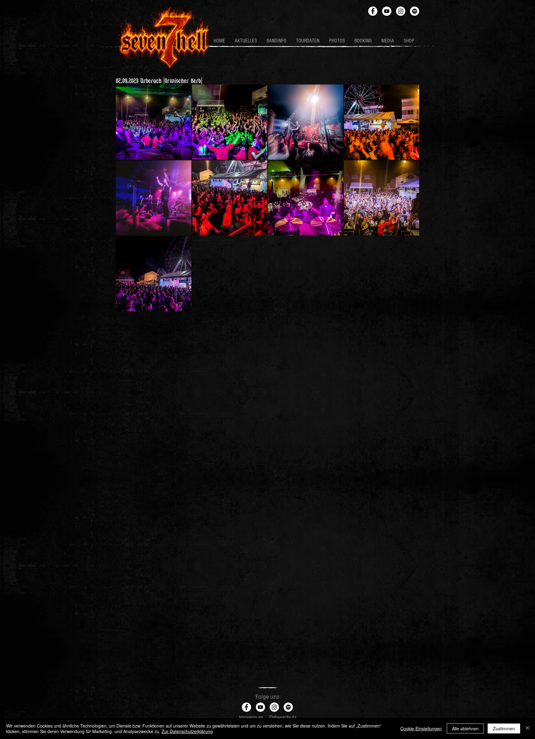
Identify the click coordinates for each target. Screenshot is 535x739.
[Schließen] (527, 728)
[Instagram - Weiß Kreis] (400, 11)
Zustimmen (504, 728)
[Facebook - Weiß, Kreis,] (372, 11)
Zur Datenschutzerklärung (187, 731)
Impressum (251, 717)
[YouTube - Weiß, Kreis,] (386, 11)
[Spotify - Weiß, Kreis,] (414, 11)
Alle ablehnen (465, 728)
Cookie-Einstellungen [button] (421, 728)
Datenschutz (282, 717)
